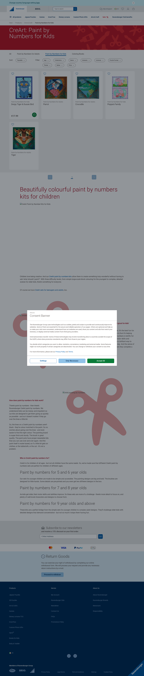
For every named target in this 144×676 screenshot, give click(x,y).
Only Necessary (72, 361)
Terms (71, 352)
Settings (43, 361)
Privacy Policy (60, 352)
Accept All (101, 361)
